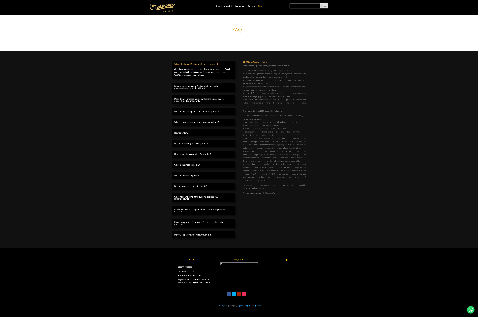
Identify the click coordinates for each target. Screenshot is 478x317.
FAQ (260, 6)
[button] (471, 310)
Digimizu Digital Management (249, 305)
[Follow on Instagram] (244, 294)
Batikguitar (223, 305)
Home (219, 6)
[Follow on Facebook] (229, 294)
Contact (251, 6)
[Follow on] (249, 294)
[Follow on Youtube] (239, 294)
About (227, 6)
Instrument (240, 6)
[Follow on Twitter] (234, 294)
